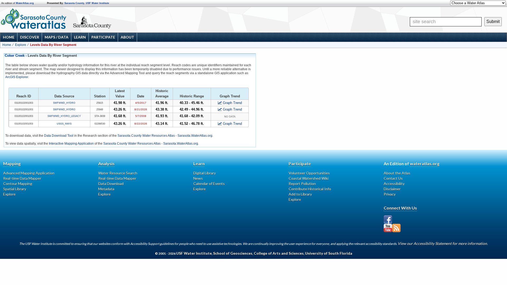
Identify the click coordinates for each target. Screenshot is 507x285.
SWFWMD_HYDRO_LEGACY (64, 116)
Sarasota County (74, 3)
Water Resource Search (117, 173)
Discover (29, 37)
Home (9, 37)
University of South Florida (328, 253)
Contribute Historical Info (310, 189)
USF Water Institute (97, 3)
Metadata (106, 189)
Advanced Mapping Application (28, 173)
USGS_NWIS (64, 123)
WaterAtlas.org (25, 3)
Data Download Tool (58, 135)
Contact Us (393, 178)
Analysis (106, 163)
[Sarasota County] (107, 27)
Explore (20, 45)
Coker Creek (15, 56)
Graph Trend (232, 103)
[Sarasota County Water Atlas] (34, 19)
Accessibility (394, 183)
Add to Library (300, 194)
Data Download (111, 183)
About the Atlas (397, 173)
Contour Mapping (17, 183)
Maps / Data (56, 37)
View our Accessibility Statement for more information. (443, 243)
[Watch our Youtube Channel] (388, 228)
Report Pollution (302, 183)
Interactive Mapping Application (71, 143)
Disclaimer (392, 189)
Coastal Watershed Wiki (308, 178)
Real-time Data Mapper (22, 178)
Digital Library (204, 173)
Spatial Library (14, 189)
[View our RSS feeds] (396, 228)
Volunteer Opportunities (309, 173)
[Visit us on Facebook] (388, 219)
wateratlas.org (424, 163)
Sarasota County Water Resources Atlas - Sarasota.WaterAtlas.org (165, 135)
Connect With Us (400, 207)
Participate (103, 37)
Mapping (12, 163)
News (198, 178)
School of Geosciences (232, 253)
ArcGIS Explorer (16, 77)
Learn (80, 37)
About (127, 37)
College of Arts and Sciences (279, 253)
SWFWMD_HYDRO (64, 103)
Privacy (390, 194)
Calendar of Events (209, 183)
